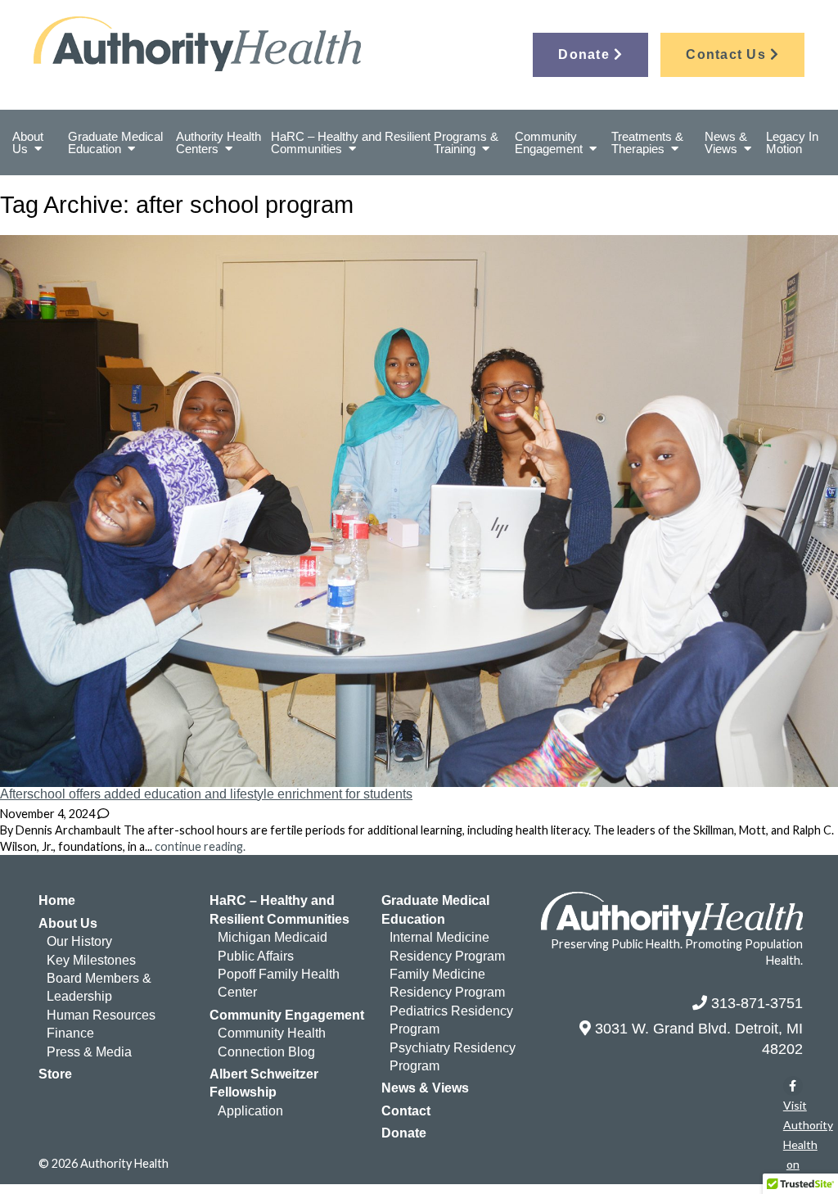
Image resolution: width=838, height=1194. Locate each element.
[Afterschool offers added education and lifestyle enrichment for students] (419, 778)
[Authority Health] (226, 43)
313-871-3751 (757, 1003)
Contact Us (728, 54)
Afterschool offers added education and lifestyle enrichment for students (206, 794)
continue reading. (200, 846)
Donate (586, 54)
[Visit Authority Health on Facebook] (793, 1086)
